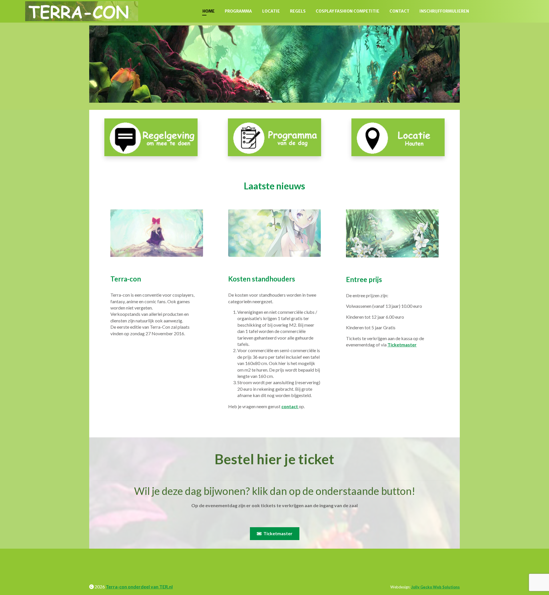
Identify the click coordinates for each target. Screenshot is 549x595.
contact (290, 406)
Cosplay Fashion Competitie (347, 11)
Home (208, 11)
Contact (399, 11)
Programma (238, 11)
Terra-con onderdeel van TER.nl (139, 586)
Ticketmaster (402, 344)
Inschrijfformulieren (444, 11)
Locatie (271, 11)
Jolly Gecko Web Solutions (435, 587)
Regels (298, 11)
